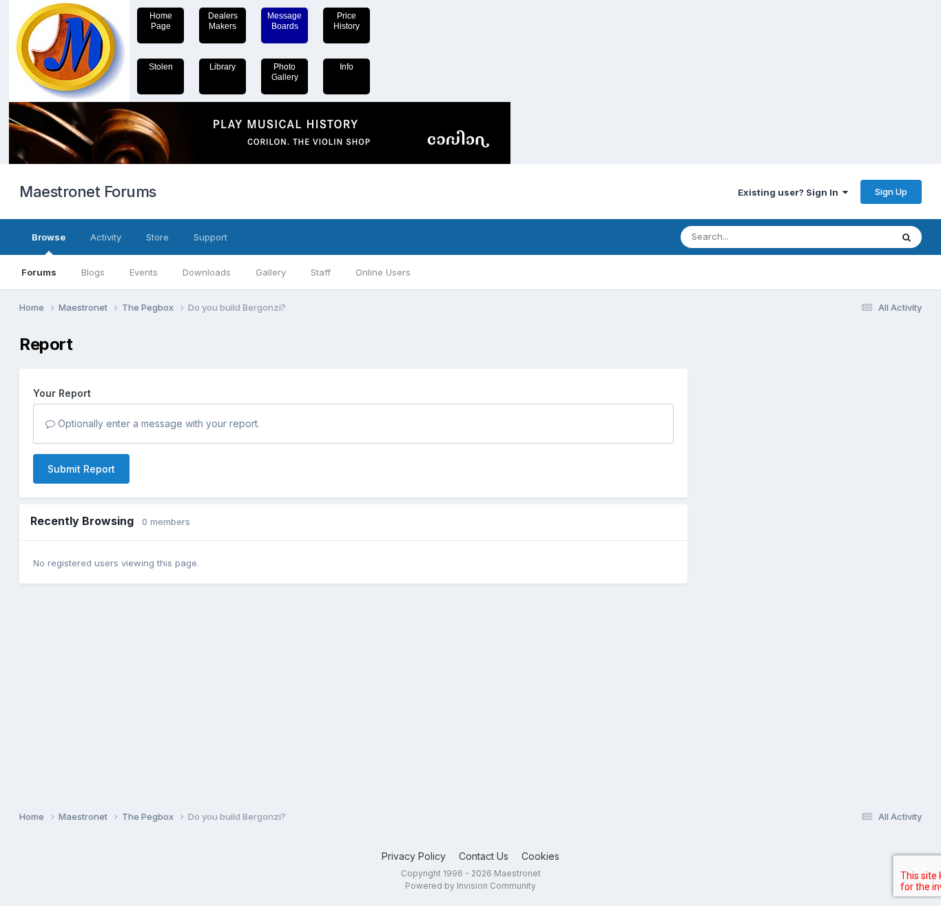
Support (210, 237)
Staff (321, 272)
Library (222, 67)
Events (144, 272)
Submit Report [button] (81, 469)
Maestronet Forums (87, 191)
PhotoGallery (284, 72)
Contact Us (483, 856)
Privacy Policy (414, 856)
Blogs (93, 272)
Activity (105, 237)
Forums (38, 272)
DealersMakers (223, 21)
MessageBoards (284, 21)
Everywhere (849, 236)
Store (157, 237)
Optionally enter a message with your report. (157, 423)
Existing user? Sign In (790, 192)
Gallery (271, 272)
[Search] (906, 237)
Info (346, 67)
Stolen (161, 67)
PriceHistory (346, 21)
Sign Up (891, 191)
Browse (48, 237)
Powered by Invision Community (470, 886)
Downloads (207, 272)
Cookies (540, 856)
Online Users (383, 272)
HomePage (160, 21)
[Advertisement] (756, 541)
